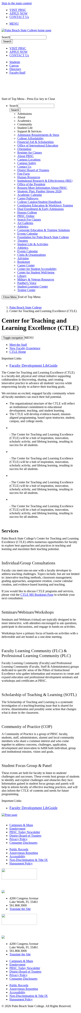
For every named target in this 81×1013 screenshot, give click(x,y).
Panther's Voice (26, 283)
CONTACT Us (19, 17)
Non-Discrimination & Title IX (28, 860)
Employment (17, 828)
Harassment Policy (21, 863)
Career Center (26, 265)
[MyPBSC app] (13, 891)
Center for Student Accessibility (37, 269)
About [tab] (21, 117)
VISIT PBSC (17, 10)
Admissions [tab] (24, 113)
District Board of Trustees (33, 170)
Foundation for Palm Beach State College (43, 237)
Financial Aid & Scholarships (35, 142)
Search (6, 37)
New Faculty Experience (24, 348)
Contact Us (24, 166)
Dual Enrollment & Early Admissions (40, 209)
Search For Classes (29, 219)
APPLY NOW (18, 13)
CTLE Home (17, 351)
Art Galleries (25, 223)
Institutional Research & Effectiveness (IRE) (44, 180)
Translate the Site (20, 909)
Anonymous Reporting (23, 853)
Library (22, 276)
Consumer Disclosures (23, 842)
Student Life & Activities (32, 244)
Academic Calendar (29, 194)
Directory (15, 69)
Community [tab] (24, 124)
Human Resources (28, 177)
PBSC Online (25, 216)
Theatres (22, 240)
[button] (44, 23)
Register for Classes (29, 152)
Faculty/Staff (17, 72)
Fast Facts (23, 173)
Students (14, 62)
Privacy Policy (18, 839)
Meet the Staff (18, 344)
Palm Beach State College (25, 307)
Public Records (18, 849)
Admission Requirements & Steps (38, 135)
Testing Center (26, 290)
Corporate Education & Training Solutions (43, 230)
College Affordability (30, 138)
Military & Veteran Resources (35, 279)
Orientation (24, 149)
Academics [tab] (24, 120)
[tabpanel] (44, 143)
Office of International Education (37, 145)
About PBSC (25, 156)
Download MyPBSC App (18, 885)
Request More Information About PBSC (42, 187)
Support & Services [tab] (29, 131)
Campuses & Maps (21, 825)
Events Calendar (27, 233)
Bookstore (23, 261)
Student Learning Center (32, 286)
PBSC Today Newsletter (24, 832)
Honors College (27, 212)
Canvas (14, 65)
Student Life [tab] (25, 127)
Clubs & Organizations (31, 254)
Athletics (22, 226)
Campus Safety (26, 163)
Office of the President (31, 184)
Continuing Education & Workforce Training (45, 205)
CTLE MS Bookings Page (36, 594)
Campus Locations (28, 159)
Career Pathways (27, 198)
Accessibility (17, 856)
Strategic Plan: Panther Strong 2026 (39, 191)
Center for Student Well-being (35, 272)
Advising (23, 258)
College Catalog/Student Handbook (39, 202)
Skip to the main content (17, 3)
